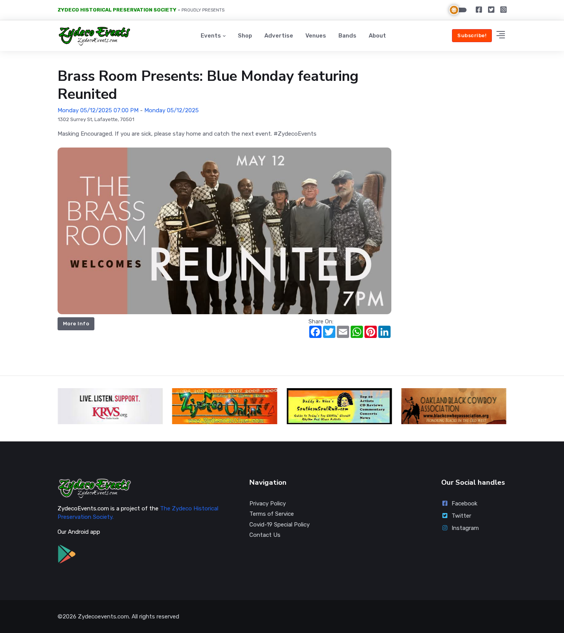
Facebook (464, 503)
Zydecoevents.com (103, 616)
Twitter (461, 515)
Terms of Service (271, 513)
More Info (76, 323)
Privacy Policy (267, 503)
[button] (500, 35)
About (377, 35)
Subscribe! (471, 35)
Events (211, 35)
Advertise (278, 35)
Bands (347, 35)
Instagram (465, 528)
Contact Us (264, 534)
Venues (315, 35)
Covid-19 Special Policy (279, 524)
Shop (245, 35)
